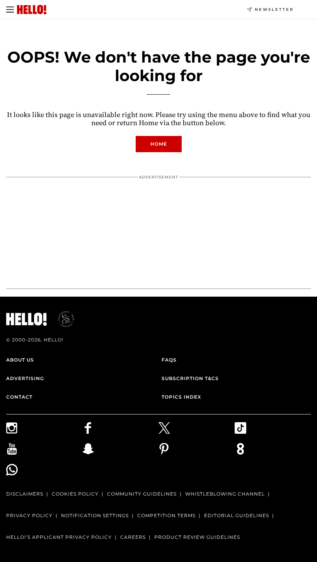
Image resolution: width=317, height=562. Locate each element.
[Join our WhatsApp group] (44, 469)
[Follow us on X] (196, 428)
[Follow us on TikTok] (273, 428)
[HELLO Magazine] (31, 9)
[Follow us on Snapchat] (120, 449)
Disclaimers (24, 494)
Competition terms (166, 515)
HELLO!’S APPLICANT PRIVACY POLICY (59, 537)
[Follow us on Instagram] (44, 428)
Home (158, 144)
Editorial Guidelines (236, 515)
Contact (19, 397)
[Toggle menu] (10, 10)
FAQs (169, 360)
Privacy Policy (29, 515)
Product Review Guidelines (197, 537)
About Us (20, 360)
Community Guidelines (142, 494)
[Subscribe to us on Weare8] (273, 449)
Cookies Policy (75, 494)
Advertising (25, 378)
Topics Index (181, 397)
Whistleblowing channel (225, 494)
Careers (133, 537)
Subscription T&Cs (190, 378)
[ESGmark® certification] (61, 319)
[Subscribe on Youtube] (44, 449)
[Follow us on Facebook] (120, 428)
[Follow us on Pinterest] (196, 449)
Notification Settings (95, 515)
